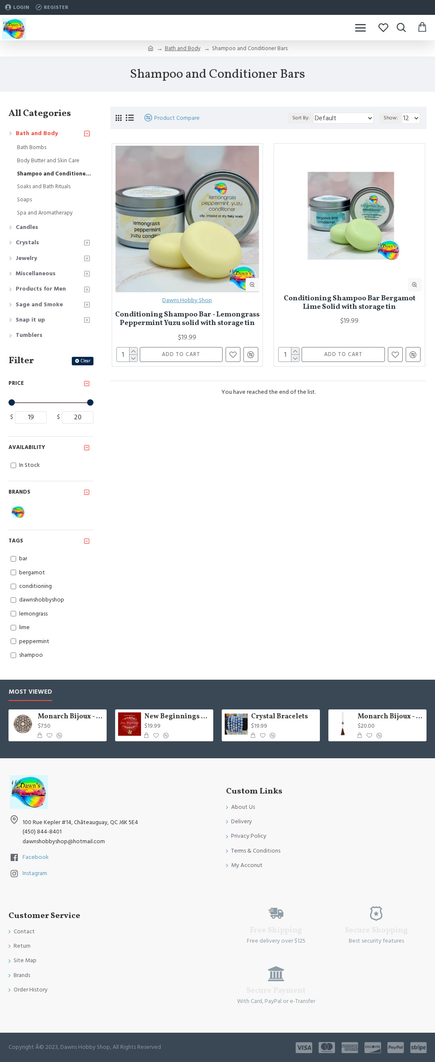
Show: (391, 117)
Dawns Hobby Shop (187, 300)
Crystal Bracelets (279, 716)
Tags (15, 541)
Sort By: (301, 117)
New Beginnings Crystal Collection (177, 716)
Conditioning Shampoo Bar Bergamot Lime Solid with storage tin (349, 303)
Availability (26, 447)
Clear (85, 361)
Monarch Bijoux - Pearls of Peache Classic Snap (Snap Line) (71, 716)
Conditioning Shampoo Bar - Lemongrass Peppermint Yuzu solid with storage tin (187, 319)
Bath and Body (183, 48)
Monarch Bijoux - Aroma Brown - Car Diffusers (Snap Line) (391, 716)
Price (16, 383)
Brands (19, 492)
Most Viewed (30, 692)
